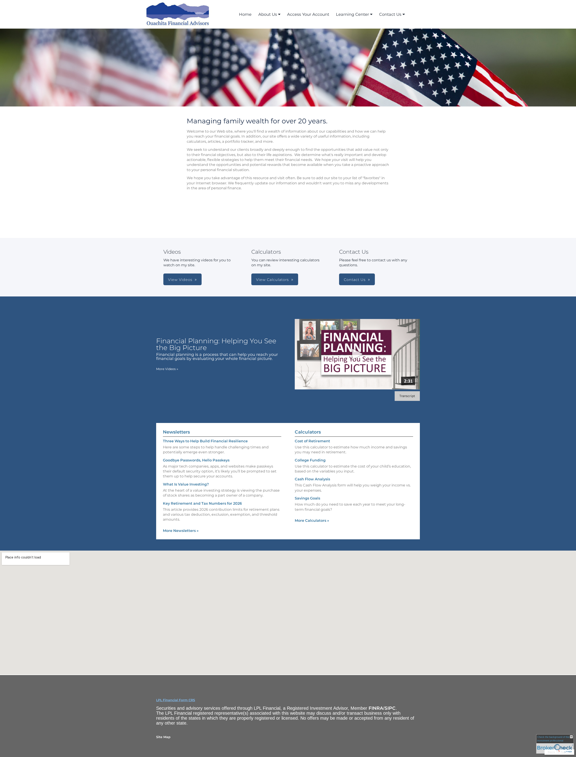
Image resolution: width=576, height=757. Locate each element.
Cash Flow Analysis (312, 479)
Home (245, 14)
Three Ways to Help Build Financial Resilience (205, 441)
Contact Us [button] (355, 280)
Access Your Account (308, 14)
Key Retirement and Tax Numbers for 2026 (202, 503)
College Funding (310, 460)
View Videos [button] (180, 280)
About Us (267, 14)
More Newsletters (181, 531)
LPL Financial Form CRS (175, 700)
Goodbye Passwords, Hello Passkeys (196, 460)
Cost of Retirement (312, 441)
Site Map (163, 737)
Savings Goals (307, 498)
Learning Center (352, 14)
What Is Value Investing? (186, 484)
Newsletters (176, 432)
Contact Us (390, 14)
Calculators (308, 432)
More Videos (167, 369)
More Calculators (312, 520)
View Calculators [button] (272, 280)
